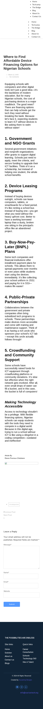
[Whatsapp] (26, 687)
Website (7, 591)
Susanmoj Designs (25, 680)
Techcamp (36, 5)
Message (7, 544)
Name (6, 572)
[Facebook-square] (17, 687)
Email (6, 582)
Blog (34, 10)
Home (34, 22)
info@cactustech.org (29, 693)
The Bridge (36, 7)
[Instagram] (21, 687)
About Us (36, 13)
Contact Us (36, 16)
